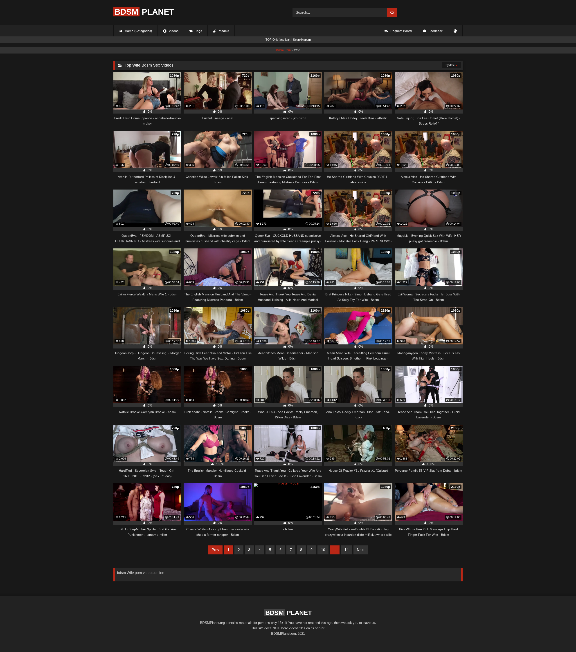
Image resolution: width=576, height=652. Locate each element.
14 (346, 550)
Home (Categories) (138, 31)
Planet (144, 11)
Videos (173, 31)
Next (360, 550)
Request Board (400, 31)
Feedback (435, 31)
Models (223, 31)
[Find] (392, 12)
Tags (198, 31)
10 (323, 550)
